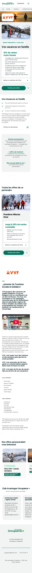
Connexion (20, 3)
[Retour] (3, 9)
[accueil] (8, 3)
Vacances (16, 9)
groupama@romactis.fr (10, 553)
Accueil (8, 9)
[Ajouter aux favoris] (28, 88)
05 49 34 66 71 (24, 553)
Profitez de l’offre (14, 88)
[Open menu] (28, 3)
